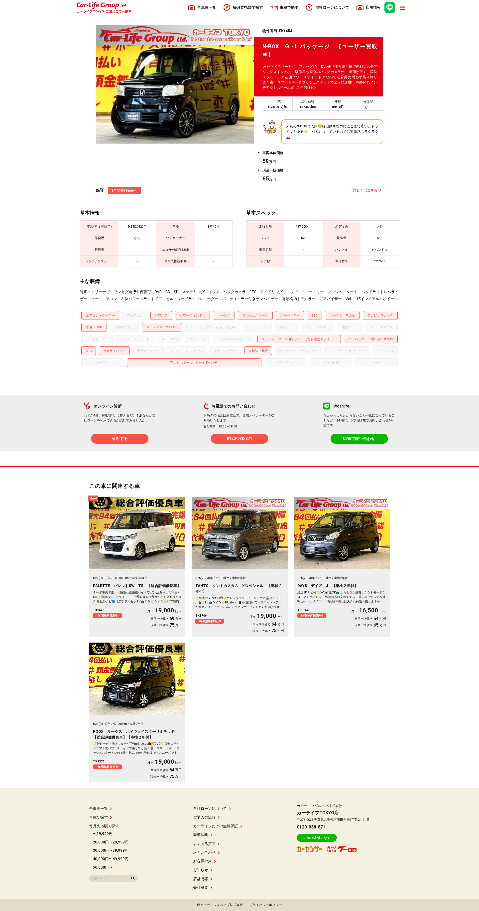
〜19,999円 (103, 833)
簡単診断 (200, 834)
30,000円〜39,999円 (110, 850)
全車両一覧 (98, 808)
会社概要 (200, 887)
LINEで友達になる (316, 838)
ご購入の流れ (204, 817)
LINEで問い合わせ (359, 438)
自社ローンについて (210, 808)
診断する (120, 438)
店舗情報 (200, 879)
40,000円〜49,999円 (110, 859)
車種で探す (98, 817)
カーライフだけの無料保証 (215, 826)
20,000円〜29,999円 (110, 842)
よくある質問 (204, 843)
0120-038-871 (239, 438)
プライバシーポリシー (265, 905)
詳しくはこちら (365, 190)
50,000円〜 (103, 867)
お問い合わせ (204, 852)
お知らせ (200, 870)
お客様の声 (202, 861)
